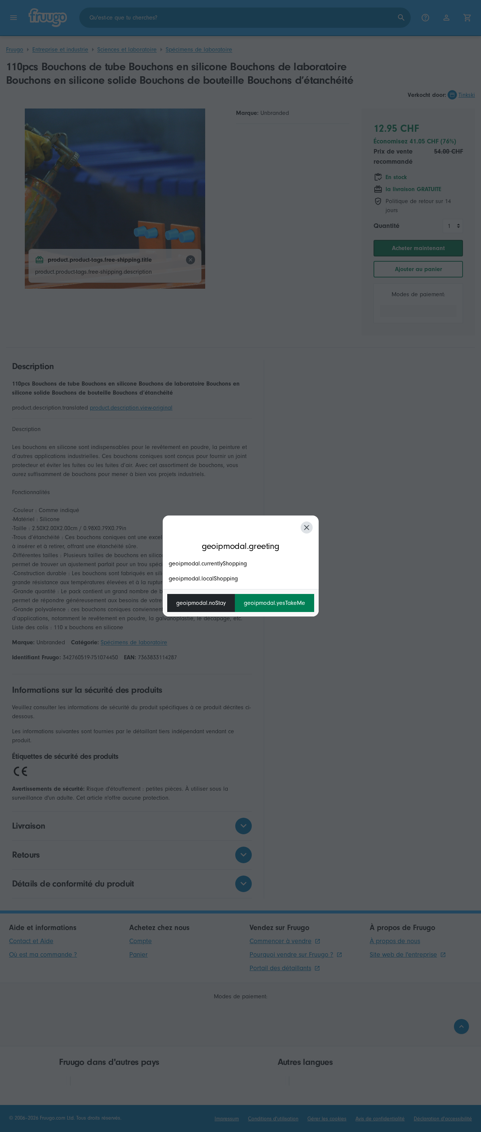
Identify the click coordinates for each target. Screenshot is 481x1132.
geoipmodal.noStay (201, 603)
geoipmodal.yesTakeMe (274, 603)
